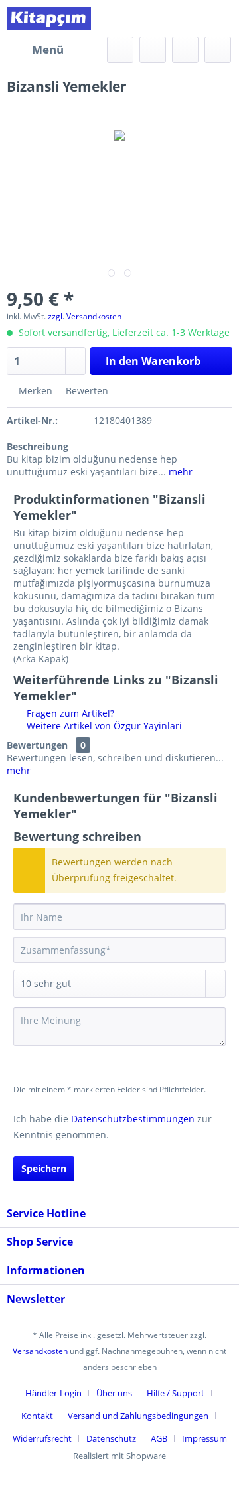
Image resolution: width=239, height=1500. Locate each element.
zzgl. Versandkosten (84, 316)
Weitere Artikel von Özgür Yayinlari (103, 725)
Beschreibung (37, 446)
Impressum (204, 1438)
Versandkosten (40, 1351)
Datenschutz (111, 1438)
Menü (48, 49)
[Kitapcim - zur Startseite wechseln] (49, 18)
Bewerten (85, 390)
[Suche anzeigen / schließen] (120, 50)
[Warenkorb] (217, 50)
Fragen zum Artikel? (69, 713)
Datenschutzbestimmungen (133, 1118)
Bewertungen (37, 745)
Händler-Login (53, 1393)
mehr (179, 471)
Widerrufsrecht (42, 1438)
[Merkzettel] (152, 50)
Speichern (43, 1168)
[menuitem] (35, 50)
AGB (159, 1438)
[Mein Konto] (185, 50)
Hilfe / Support (175, 1393)
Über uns (114, 1393)
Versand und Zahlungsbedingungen (138, 1416)
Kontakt (37, 1416)
